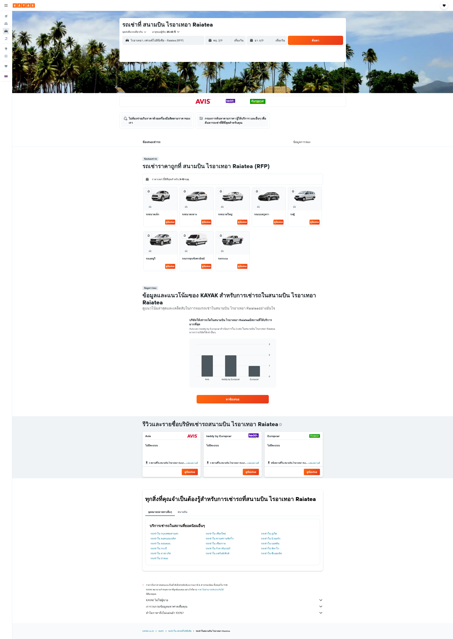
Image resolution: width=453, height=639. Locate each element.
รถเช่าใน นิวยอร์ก (270, 538)
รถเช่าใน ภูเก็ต (269, 533)
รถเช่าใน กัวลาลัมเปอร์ (218, 548)
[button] (6, 5)
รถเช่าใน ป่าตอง (159, 558)
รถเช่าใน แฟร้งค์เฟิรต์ (217, 553)
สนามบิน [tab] (182, 512)
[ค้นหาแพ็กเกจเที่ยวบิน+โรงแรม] (6, 38)
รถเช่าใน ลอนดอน (160, 543)
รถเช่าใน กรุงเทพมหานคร (164, 533)
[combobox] (134, 32)
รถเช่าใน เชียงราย (216, 543)
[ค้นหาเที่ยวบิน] (6, 16)
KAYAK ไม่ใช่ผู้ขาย (157, 600)
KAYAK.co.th (148, 631)
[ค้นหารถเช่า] (6, 31)
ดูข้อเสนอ (170, 222)
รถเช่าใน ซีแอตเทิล (271, 553)
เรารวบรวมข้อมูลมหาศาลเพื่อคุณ (166, 606)
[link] (233, 399)
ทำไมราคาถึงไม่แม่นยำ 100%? (165, 613)
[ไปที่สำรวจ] (6, 48)
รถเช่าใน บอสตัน (270, 543)
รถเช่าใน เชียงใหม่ (216, 533)
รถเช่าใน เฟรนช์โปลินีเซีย (179, 631)
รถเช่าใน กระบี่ (158, 548)
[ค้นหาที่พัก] (6, 23)
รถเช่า (161, 631)
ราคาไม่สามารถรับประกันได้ (211, 589)
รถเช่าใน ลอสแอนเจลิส (163, 538)
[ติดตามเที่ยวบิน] (6, 56)
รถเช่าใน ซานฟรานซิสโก (220, 538)
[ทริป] (6, 66)
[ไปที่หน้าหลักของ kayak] (24, 5)
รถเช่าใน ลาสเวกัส (160, 553)
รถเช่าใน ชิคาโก (270, 548)
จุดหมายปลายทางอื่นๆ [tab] (160, 512)
